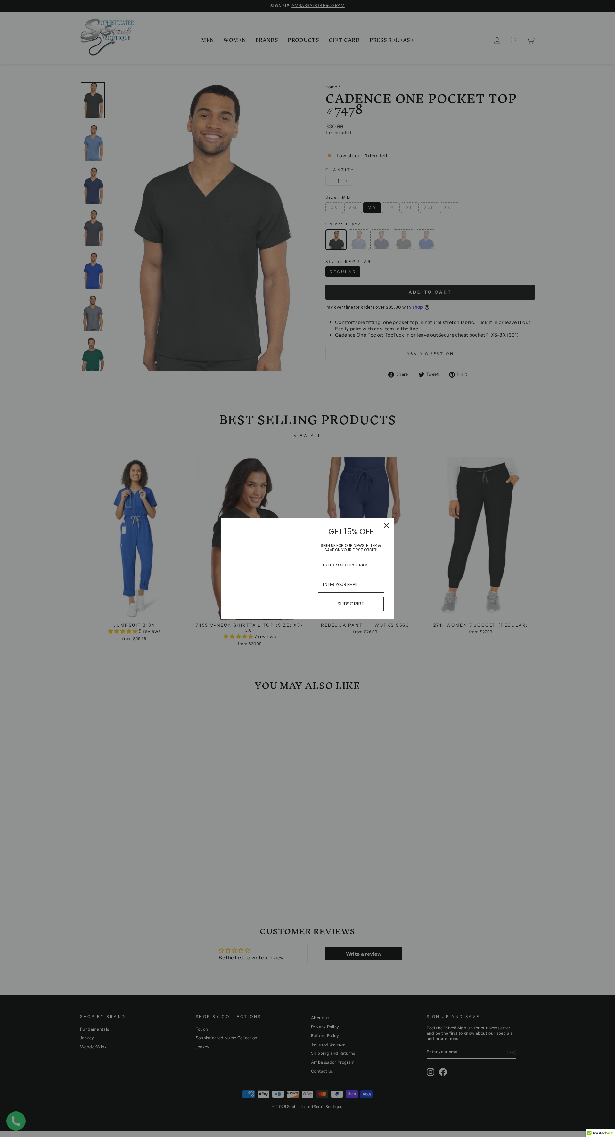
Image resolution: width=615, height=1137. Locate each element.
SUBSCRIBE (350, 603)
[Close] (386, 525)
